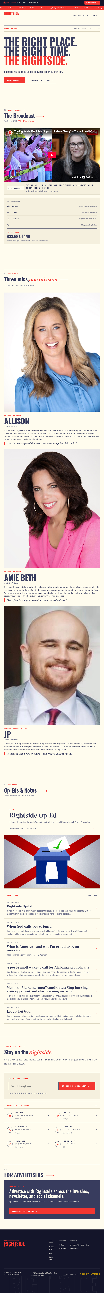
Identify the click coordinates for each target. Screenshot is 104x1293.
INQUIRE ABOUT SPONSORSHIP (24, 1211)
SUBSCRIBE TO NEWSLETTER (75, 1086)
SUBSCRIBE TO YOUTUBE (40, 80)
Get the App (51, 1258)
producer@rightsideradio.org (80, 1245)
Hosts (51, 1253)
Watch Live (51, 1248)
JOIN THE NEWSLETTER (18, 1079)
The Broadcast (19, 115)
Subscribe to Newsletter (84, 15)
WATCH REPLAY (93, 3)
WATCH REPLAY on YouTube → (27, 121)
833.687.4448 (74, 1249)
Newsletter (62, 1249)
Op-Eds (61, 1245)
